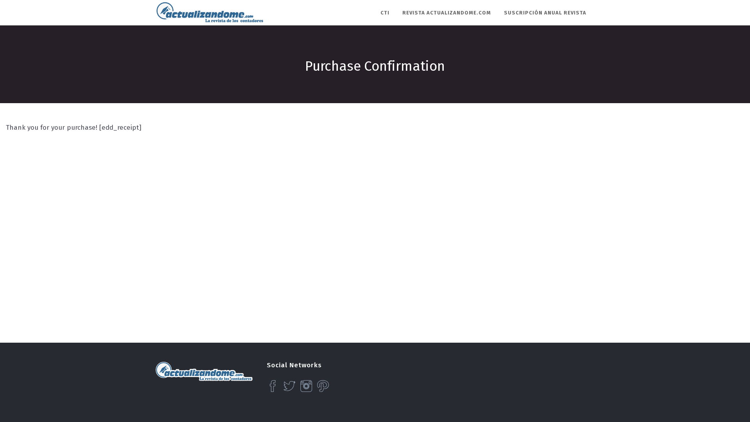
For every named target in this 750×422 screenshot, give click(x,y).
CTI (384, 13)
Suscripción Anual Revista (545, 13)
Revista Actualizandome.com (446, 13)
